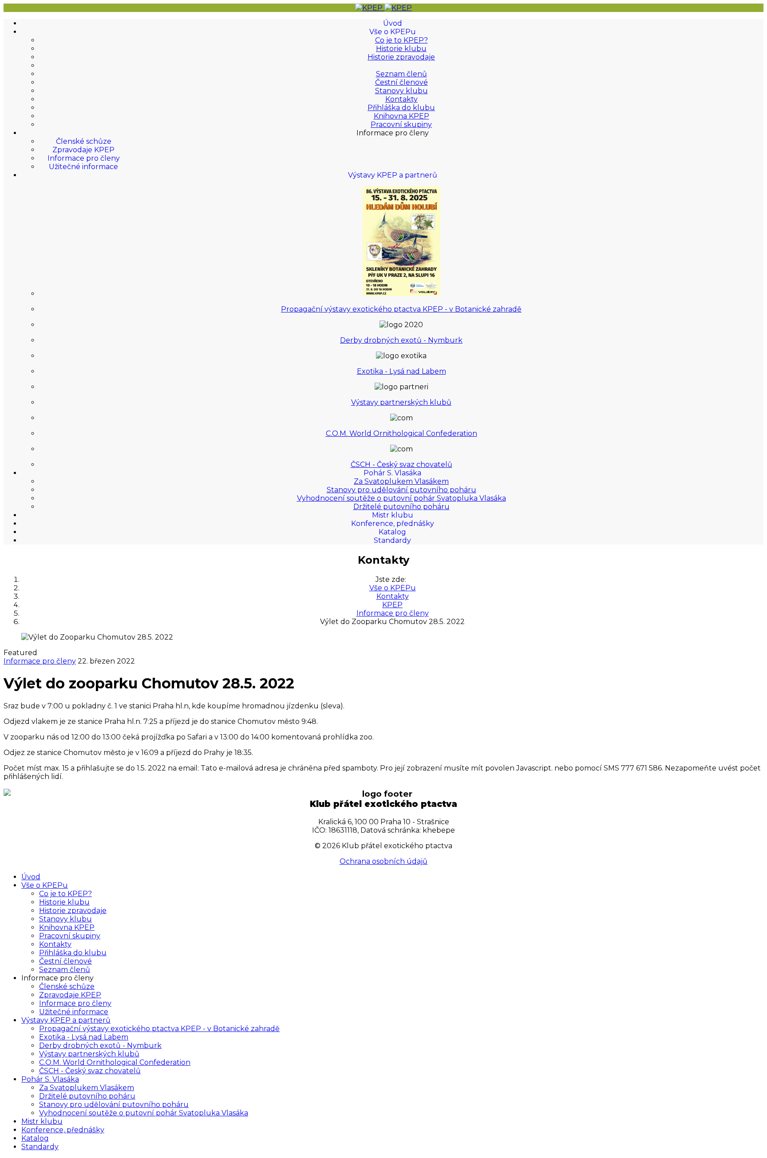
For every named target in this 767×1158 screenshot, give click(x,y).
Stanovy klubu (401, 91)
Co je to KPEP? (401, 40)
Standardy (392, 540)
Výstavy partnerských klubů (401, 402)
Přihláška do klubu (401, 107)
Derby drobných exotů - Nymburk (401, 340)
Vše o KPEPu (392, 32)
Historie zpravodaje (401, 57)
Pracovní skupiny (401, 124)
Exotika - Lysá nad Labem (401, 371)
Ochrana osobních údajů (383, 861)
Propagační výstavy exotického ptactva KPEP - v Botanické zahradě (401, 309)
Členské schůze (83, 141)
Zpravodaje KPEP (83, 150)
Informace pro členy (83, 158)
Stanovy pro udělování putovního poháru (401, 490)
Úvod (392, 23)
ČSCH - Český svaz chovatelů (401, 464)
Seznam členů (401, 74)
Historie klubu (401, 48)
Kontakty (401, 99)
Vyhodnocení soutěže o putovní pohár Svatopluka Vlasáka (401, 498)
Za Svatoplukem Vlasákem (401, 481)
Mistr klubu (392, 515)
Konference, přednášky (392, 523)
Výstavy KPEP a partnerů (392, 175)
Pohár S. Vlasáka (392, 473)
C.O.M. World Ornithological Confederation (401, 433)
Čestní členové (401, 82)
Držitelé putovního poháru (401, 506)
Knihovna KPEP (401, 116)
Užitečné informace (83, 166)
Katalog (392, 532)
